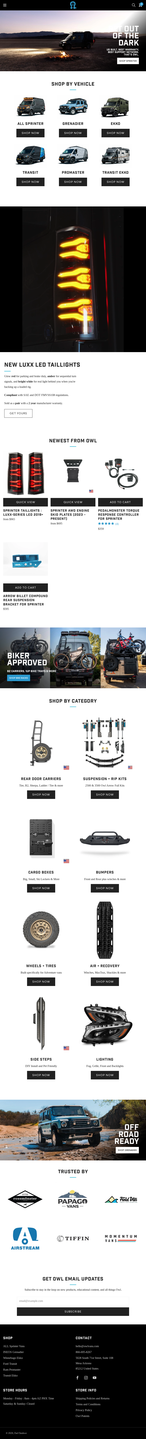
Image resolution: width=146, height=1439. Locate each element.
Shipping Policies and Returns (93, 1398)
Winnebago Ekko (13, 1357)
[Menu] (5, 5)
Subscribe (73, 1311)
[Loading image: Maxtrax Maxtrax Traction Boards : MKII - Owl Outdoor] (105, 959)
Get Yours (18, 413)
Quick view (25, 502)
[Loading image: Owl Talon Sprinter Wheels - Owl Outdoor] (41, 959)
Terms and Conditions (88, 1404)
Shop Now (30, 133)
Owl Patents (82, 1416)
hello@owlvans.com (87, 1346)
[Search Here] (134, 5)
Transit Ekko (10, 1375)
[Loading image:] (30, 117)
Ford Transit (10, 1363)
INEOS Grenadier (13, 1352)
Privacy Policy (84, 1410)
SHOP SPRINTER (128, 61)
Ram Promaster (11, 1369)
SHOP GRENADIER (127, 1150)
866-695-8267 (84, 1352)
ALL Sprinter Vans (14, 1346)
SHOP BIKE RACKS (18, 678)
